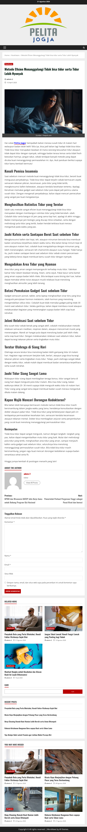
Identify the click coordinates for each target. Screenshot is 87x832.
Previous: (23, 499)
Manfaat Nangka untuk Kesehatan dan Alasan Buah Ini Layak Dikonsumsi (23, 673)
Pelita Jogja (20, 143)
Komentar (10, 522)
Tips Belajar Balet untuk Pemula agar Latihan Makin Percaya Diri (28, 735)
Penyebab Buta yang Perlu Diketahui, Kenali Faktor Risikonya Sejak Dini (23, 636)
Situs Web (9, 573)
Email (8, 564)
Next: (63, 499)
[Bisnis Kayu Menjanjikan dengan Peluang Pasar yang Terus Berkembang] (63, 761)
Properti (10, 809)
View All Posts (32, 482)
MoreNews (51, 829)
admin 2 (10, 79)
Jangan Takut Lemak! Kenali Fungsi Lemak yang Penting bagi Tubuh (62, 636)
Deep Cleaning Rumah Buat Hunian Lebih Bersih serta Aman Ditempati (30, 721)
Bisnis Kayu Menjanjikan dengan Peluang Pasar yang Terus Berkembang (31, 715)
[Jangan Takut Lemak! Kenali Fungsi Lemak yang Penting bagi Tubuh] (63, 618)
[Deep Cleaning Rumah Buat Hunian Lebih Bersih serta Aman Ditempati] (23, 799)
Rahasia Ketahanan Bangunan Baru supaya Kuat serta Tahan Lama (28, 728)
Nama (8, 555)
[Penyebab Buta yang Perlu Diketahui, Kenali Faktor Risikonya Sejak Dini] (23, 618)
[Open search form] (84, 47)
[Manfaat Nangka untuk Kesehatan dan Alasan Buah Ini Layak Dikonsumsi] (23, 656)
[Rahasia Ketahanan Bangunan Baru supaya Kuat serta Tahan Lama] (63, 799)
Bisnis (49, 771)
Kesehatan (8, 64)
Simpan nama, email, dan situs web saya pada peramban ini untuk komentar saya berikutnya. (41, 584)
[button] (4, 47)
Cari (7, 685)
